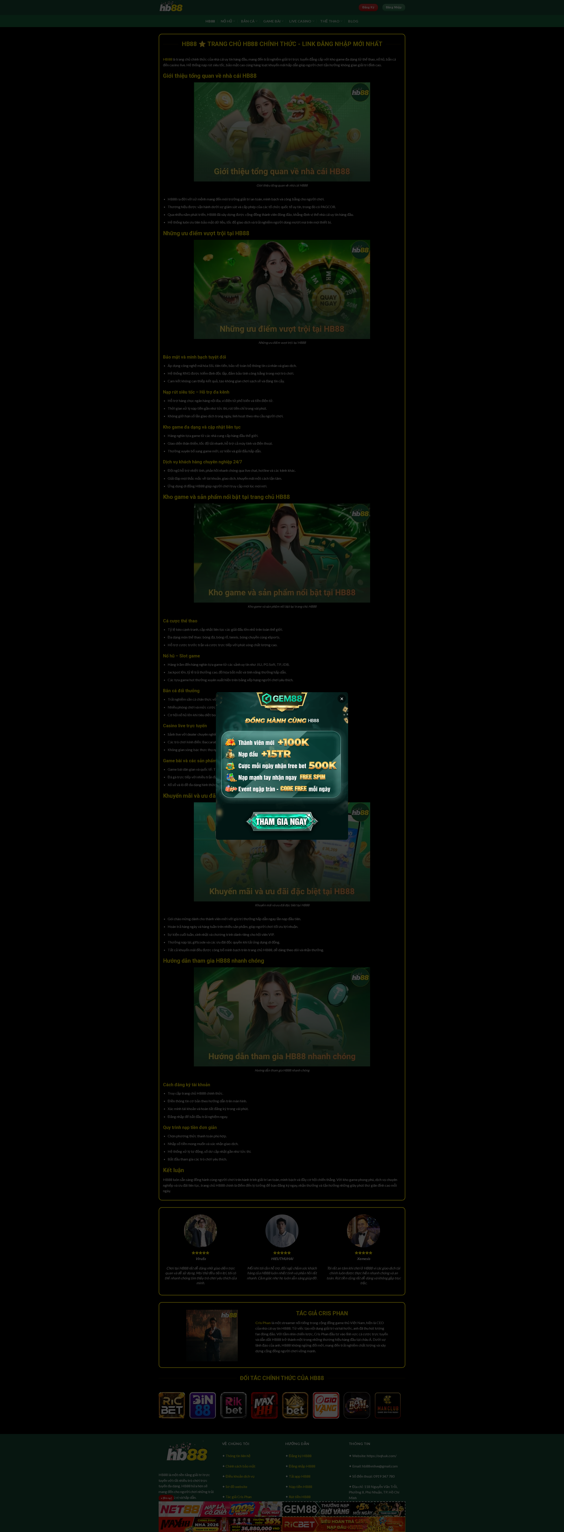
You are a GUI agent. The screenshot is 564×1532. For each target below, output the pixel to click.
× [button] (341, 698)
